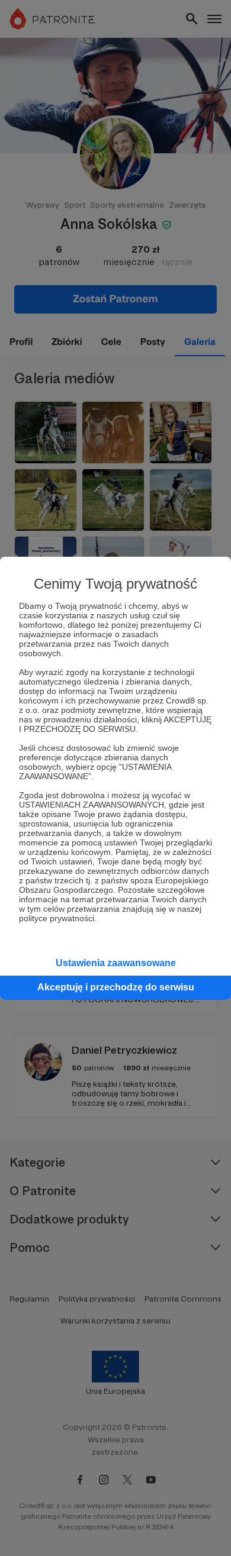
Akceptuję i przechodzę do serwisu (115, 987)
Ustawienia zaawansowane (116, 963)
